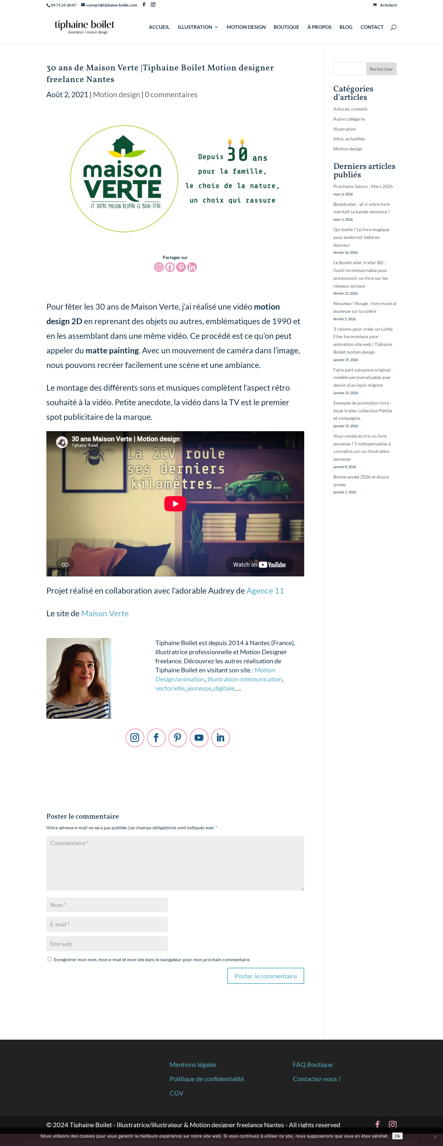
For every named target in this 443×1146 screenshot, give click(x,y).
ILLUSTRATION (195, 27)
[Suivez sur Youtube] (199, 737)
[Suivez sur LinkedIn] (220, 737)
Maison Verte (105, 613)
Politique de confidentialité (207, 1078)
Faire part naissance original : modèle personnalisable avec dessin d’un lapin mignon (362, 377)
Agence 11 (265, 590)
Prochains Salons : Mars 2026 (363, 186)
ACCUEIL (159, 27)
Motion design (116, 94)
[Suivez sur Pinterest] (177, 737)
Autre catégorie (349, 119)
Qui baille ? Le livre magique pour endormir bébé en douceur (361, 237)
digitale (224, 688)
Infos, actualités (349, 138)
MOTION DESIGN (246, 27)
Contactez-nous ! (317, 1078)
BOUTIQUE (286, 27)
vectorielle (170, 688)
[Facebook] (170, 267)
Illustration (344, 129)
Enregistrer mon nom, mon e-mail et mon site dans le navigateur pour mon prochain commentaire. (152, 959)
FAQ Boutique (313, 1064)
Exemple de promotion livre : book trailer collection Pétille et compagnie (362, 410)
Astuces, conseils (350, 109)
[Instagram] (159, 267)
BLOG (346, 27)
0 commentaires (171, 94)
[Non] (435, 1137)
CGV (177, 1093)
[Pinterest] (181, 267)
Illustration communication (244, 679)
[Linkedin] (192, 267)
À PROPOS (319, 27)
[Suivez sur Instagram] (135, 737)
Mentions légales (193, 1064)
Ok (397, 1136)
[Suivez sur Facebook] (156, 737)
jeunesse (199, 688)
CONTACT (372, 27)
